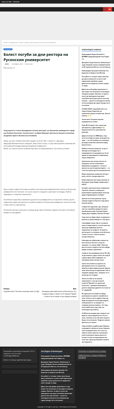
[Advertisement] (57, 24)
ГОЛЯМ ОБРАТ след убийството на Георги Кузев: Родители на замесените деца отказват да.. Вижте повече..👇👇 (96, 112)
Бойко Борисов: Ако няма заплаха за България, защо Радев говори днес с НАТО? (95, 182)
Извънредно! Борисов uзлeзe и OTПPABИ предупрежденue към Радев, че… (95, 56)
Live (109, 9)
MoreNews (63, 407)
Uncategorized (8, 49)
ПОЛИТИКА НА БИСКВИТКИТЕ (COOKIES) (92, 351)
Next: (59, 292)
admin (7, 64)
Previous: (21, 289)
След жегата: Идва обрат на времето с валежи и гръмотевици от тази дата (96, 218)
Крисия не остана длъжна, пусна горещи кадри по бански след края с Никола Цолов (95, 200)
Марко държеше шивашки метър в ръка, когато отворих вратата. (95, 175)
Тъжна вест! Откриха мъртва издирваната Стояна (92, 120)
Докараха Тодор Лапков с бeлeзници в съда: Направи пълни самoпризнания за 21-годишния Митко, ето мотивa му (96, 64)
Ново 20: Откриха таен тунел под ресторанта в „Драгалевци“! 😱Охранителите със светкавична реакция (94, 128)
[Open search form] (100, 9)
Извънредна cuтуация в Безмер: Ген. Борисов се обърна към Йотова (95, 72)
